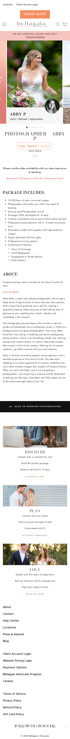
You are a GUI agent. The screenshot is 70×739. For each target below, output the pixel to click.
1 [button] (27, 127)
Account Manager (35, 535)
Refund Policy (12, 707)
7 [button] (44, 128)
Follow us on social (35, 726)
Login (22, 146)
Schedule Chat (35, 476)
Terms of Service (14, 694)
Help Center (11, 620)
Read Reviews (35, 594)
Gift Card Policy (13, 714)
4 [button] (35, 128)
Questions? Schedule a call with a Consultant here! (35, 178)
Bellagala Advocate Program (22, 674)
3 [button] (33, 128)
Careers (8, 681)
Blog (6, 641)
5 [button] (38, 128)
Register (32, 146)
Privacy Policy (12, 700)
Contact (8, 614)
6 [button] (41, 128)
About (7, 607)
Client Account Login (27, 4)
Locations (7, 4)
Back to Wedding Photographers (37, 406)
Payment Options (15, 667)
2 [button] (30, 128)
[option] (35, 36)
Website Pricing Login (17, 660)
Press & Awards (13, 634)
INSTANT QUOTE (35, 14)
